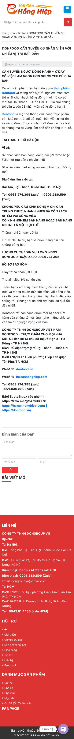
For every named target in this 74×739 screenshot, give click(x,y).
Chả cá (8, 687)
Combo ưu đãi (13, 639)
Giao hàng (10, 650)
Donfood (8, 114)
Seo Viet (55, 735)
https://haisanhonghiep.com (23, 405)
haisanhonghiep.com (31, 377)
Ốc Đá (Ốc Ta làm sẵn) (18, 703)
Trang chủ (8, 33)
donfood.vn (24, 369)
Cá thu (8, 682)
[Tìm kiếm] (68, 22)
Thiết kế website (36, 735)
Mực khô (9, 698)
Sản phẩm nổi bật (15, 644)
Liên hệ (8, 660)
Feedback (10, 665)
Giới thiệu (10, 634)
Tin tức (21, 33)
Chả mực (10, 693)
